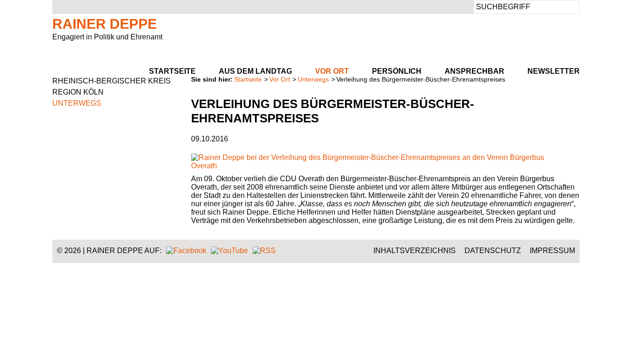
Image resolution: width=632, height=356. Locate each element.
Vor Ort (332, 71)
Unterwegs (313, 79)
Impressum (552, 250)
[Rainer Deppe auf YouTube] (229, 250)
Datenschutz (493, 250)
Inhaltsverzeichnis (414, 250)
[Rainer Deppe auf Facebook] (186, 250)
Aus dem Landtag (255, 71)
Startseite (172, 71)
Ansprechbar (474, 71)
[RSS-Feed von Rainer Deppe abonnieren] (264, 250)
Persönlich (396, 71)
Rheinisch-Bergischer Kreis (111, 81)
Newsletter (553, 71)
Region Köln (78, 92)
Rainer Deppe (104, 24)
